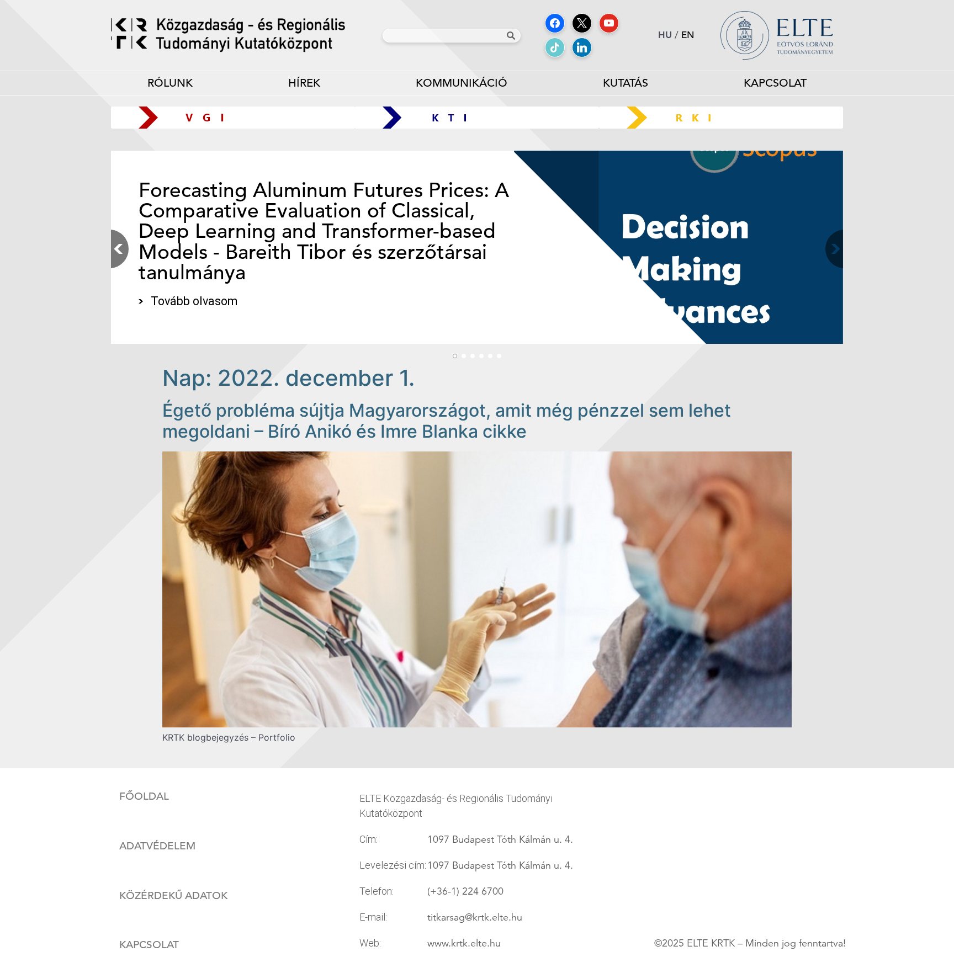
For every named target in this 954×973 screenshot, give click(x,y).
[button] (832, 249)
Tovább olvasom (194, 301)
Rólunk (170, 83)
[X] (582, 23)
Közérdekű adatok (173, 895)
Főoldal (144, 796)
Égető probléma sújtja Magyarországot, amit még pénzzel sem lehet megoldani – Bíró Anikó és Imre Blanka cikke (446, 421)
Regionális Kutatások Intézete (725, 117)
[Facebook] (555, 23)
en (688, 35)
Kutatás (625, 83)
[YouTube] (609, 23)
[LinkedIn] (582, 47)
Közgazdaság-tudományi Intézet (477, 117)
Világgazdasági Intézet (229, 117)
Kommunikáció (461, 83)
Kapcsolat (775, 83)
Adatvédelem (157, 846)
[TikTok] (555, 47)
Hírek (304, 83)
